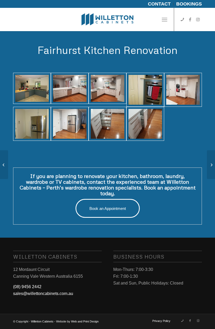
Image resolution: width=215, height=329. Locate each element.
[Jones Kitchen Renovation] (211, 164)
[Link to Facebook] (190, 19)
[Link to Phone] (182, 19)
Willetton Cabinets (42, 321)
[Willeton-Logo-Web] (107, 19)
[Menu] (164, 19)
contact (96, 182)
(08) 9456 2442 (27, 287)
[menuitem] (159, 4)
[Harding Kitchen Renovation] (4, 164)
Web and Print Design (85, 321)
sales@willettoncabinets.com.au (43, 293)
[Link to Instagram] (198, 19)
